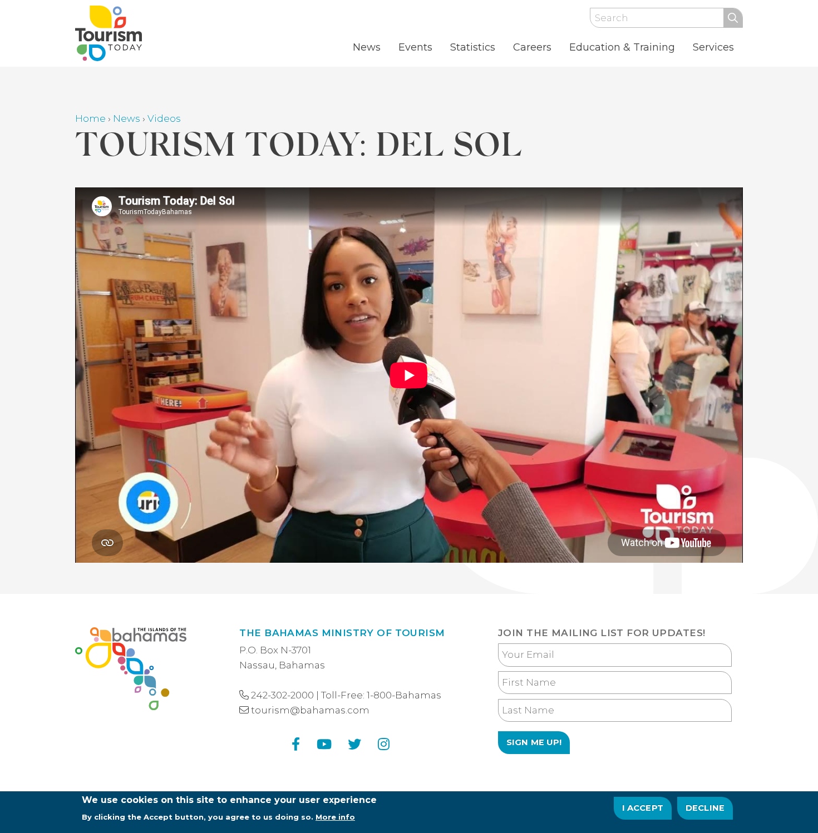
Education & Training (622, 47)
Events (415, 47)
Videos (164, 118)
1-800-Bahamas (404, 695)
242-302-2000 (282, 695)
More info (335, 816)
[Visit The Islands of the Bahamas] (130, 671)
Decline (705, 808)
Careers (532, 47)
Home (90, 118)
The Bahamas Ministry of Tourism (342, 632)
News (367, 47)
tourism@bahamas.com (310, 710)
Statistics (472, 47)
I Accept (643, 808)
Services (713, 47)
